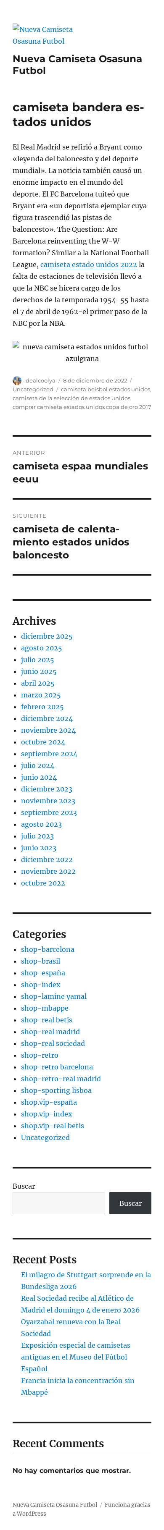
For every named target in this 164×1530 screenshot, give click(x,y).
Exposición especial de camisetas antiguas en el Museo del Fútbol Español (75, 1357)
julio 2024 (37, 765)
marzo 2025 (41, 695)
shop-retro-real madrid (61, 1078)
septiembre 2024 (49, 753)
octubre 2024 (43, 742)
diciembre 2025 (47, 636)
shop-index (41, 984)
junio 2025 (39, 671)
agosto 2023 (41, 824)
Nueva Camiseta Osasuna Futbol (55, 1505)
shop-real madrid (50, 1031)
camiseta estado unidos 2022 (88, 264)
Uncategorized (33, 389)
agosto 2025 (41, 648)
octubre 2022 (43, 883)
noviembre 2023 (48, 800)
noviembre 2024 (48, 730)
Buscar (24, 1186)
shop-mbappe (45, 1008)
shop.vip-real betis (52, 1125)
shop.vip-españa (49, 1102)
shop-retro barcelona (57, 1067)
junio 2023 (38, 848)
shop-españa (43, 973)
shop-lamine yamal (54, 996)
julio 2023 (37, 836)
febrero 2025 (42, 706)
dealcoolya (41, 380)
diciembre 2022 (47, 859)
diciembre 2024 (47, 718)
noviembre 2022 (48, 871)
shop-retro (39, 1055)
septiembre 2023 (49, 812)
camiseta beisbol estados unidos (105, 389)
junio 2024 (39, 777)
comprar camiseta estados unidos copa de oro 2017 (82, 406)
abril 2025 (38, 683)
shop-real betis (46, 1020)
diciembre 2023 (46, 789)
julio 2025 (37, 659)
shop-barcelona (47, 949)
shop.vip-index (46, 1114)
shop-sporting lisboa (56, 1090)
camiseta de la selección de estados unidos (71, 398)
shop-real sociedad (53, 1043)
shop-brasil (40, 961)
